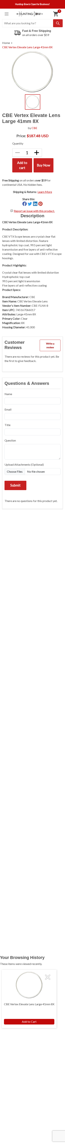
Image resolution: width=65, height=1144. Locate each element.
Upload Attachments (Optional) (24, 464)
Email (8, 409)
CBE (34, 128)
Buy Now (43, 165)
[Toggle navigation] (6, 14)
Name (8, 394)
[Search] (58, 23)
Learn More (45, 191)
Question (10, 440)
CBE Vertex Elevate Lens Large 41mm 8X (27, 47)
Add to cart (22, 165)
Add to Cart (29, 1021)
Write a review (50, 345)
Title (7, 425)
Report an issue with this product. (34, 211)
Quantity (17, 143)
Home (6, 42)
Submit (15, 485)
